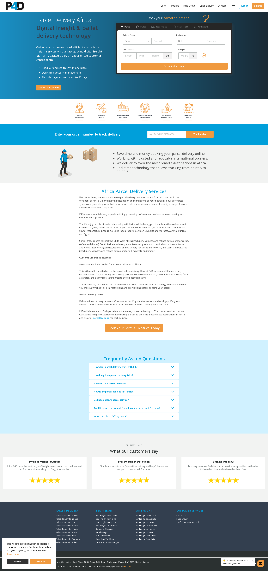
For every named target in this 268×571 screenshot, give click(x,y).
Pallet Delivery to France (67, 529)
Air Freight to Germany (146, 525)
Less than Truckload (105, 539)
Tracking (175, 6)
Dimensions (128, 50)
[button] (134, 367)
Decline (17, 561)
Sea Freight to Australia (106, 525)
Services (222, 6)
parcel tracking (101, 317)
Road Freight (162, 27)
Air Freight (203, 27)
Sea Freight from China (106, 515)
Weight (181, 50)
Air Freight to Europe (145, 522)
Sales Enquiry (207, 6)
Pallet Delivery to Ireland (67, 519)
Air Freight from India (145, 539)
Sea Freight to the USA (106, 522)
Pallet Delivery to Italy (66, 535)
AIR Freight (144, 510)
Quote (164, 6)
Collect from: (129, 35)
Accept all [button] (40, 561)
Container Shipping (104, 529)
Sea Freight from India (106, 519)
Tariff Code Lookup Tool (187, 522)
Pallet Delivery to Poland (67, 542)
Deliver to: (181, 35)
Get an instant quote (174, 66)
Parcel (128, 27)
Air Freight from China (146, 535)
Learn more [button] (13, 554)
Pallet (143, 27)
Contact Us (181, 515)
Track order (199, 134)
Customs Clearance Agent (107, 542)
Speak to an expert (48, 87)
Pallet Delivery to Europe (67, 525)
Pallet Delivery (67, 510)
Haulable (127, 566)
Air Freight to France (145, 529)
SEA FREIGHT (104, 510)
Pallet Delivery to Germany (68, 539)
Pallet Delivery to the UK (67, 515)
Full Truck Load (103, 535)
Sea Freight (182, 27)
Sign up (258, 6)
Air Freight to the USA (146, 515)
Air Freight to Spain (144, 532)
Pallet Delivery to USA (66, 522)
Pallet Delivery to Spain (66, 532)
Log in (244, 6)
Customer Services (189, 510)
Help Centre (189, 6)
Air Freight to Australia (146, 519)
